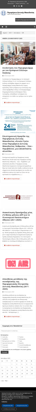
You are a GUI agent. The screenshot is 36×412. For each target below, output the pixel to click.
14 (7, 370)
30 (17, 377)
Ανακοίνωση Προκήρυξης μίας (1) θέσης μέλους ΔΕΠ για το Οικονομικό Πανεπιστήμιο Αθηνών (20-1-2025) (17, 216)
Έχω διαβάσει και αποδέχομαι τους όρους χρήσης (17, 349)
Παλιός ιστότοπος (20, 3)
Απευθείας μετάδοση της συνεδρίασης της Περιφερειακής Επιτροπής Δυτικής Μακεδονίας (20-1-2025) (15, 284)
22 (12, 373)
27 (2, 377)
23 (17, 373)
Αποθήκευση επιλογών (9, 409)
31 (22, 377)
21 (7, 373)
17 (22, 370)
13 (2, 370)
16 (17, 370)
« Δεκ (2, 381)
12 (32, 367)
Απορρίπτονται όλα (22, 405)
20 (2, 373)
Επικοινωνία (11, 3)
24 (22, 373)
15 (12, 370)
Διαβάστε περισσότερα (13, 102)
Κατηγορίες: (4, 335)
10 (22, 367)
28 (7, 377)
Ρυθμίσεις (4, 401)
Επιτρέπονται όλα (8, 405)
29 (12, 377)
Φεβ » (6, 381)
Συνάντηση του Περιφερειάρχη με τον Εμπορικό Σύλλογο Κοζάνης (17, 70)
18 (27, 370)
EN (27, 3)
